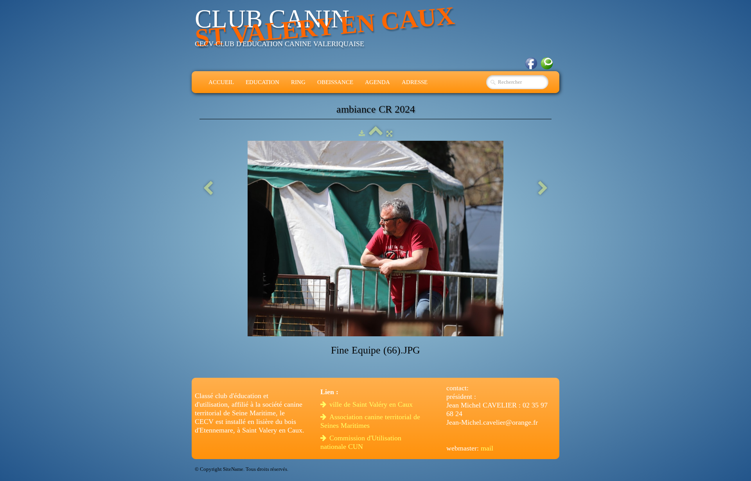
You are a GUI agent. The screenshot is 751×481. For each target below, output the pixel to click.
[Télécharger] (362, 133)
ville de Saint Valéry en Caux (372, 404)
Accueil (221, 82)
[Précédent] (208, 188)
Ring (298, 82)
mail (487, 448)
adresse (415, 82)
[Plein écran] (389, 133)
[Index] (375, 133)
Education (262, 82)
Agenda (377, 82)
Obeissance (335, 82)
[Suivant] (542, 188)
